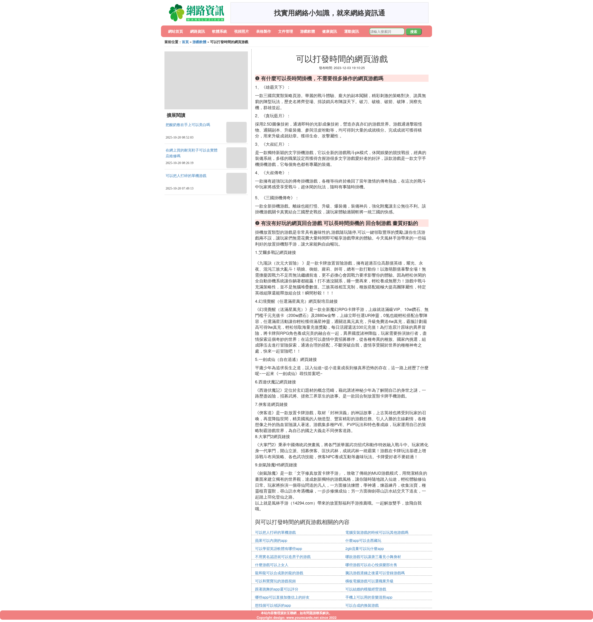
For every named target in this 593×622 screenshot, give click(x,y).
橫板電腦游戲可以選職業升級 (369, 581)
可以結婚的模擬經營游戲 (365, 589)
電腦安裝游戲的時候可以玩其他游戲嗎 (376, 532)
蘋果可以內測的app (271, 540)
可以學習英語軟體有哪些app (278, 548)
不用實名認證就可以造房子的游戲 (283, 556)
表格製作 (263, 31)
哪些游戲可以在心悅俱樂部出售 (371, 564)
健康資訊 (329, 31)
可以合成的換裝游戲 (362, 605)
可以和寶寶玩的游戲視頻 (275, 581)
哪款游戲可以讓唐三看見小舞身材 (373, 556)
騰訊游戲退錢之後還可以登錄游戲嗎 (375, 572)
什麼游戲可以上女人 (271, 564)
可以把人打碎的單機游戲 (186, 176)
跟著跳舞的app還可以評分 (276, 589)
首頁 (185, 41)
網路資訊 (197, 31)
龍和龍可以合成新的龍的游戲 (279, 572)
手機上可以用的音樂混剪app (368, 597)
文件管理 (285, 31)
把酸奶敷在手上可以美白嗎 (188, 125)
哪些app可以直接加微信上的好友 (282, 597)
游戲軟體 (307, 31)
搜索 (413, 31)
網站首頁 (175, 31)
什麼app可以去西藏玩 (363, 540)
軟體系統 (219, 31)
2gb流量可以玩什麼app (364, 548)
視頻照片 (241, 31)
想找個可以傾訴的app (273, 605)
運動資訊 (351, 31)
